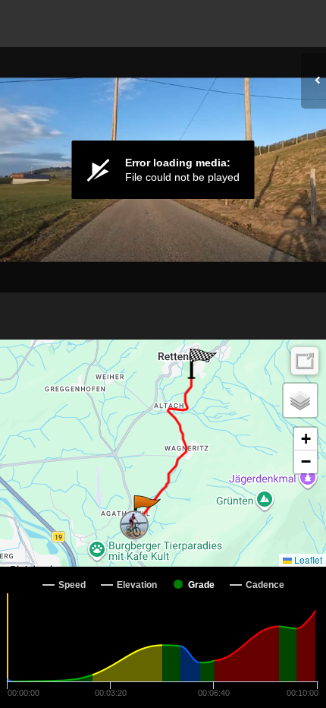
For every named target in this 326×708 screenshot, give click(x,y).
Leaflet (307, 559)
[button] (146, 510)
